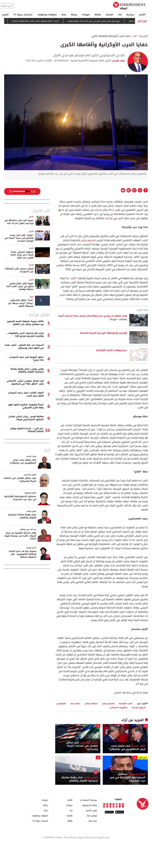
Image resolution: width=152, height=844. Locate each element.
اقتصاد (109, 14)
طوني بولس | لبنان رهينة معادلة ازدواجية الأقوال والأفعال (27, 370)
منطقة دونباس (91, 703)
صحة (63, 14)
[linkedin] (110, 805)
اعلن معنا (93, 821)
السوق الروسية (138, 707)
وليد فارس (118, 60)
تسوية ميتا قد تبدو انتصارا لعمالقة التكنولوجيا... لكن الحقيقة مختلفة (22, 554)
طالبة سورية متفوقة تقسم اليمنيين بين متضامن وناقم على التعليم (25, 322)
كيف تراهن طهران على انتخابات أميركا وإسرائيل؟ (82, 746)
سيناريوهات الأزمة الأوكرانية (111, 350)
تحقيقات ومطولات (47, 14)
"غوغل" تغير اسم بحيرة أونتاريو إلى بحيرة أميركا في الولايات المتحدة (19, 238)
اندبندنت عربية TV (22, 14)
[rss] (104, 805)
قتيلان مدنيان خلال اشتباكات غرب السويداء (19, 270)
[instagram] (117, 805)
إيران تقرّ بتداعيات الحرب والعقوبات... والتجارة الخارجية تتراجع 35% (25, 334)
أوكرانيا (109, 218)
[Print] (123, 190)
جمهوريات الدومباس (119, 707)
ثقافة (98, 14)
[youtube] (113, 805)
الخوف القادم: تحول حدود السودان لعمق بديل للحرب (26, 394)
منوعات (86, 14)
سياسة (130, 14)
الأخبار (142, 14)
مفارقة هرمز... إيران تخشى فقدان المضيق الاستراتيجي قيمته (26, 418)
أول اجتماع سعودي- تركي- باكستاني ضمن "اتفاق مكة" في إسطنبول (25, 382)
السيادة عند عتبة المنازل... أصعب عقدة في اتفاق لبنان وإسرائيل (24, 346)
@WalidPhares (61, 60)
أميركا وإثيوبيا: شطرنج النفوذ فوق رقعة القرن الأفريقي (26, 406)
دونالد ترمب (75, 703)
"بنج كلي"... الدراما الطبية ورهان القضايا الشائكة (27, 430)
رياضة (74, 14)
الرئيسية (143, 36)
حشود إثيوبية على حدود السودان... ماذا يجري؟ (26, 358)
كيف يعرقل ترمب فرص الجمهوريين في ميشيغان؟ (127, 747)
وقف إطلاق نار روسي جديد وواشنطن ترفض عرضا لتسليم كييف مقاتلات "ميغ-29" (92, 317)
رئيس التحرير (91, 810)
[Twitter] (120, 805)
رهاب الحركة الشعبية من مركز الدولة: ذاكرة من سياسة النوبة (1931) (20, 536)
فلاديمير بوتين (88, 240)
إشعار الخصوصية (89, 805)
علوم (32, 296)
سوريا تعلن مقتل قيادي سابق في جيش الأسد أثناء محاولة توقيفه (107, 21)
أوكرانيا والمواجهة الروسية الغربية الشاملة (103, 333)
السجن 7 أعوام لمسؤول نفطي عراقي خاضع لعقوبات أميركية (49, 21)
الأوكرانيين (61, 703)
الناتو (73, 278)
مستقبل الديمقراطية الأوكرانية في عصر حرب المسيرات (127, 777)
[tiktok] (107, 805)
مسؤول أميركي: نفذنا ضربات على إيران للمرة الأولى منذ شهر (22, 255)
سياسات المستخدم (88, 800)
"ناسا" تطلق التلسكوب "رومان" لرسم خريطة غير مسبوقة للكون (21, 303)
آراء (120, 14)
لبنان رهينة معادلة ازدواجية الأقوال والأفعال (80, 779)
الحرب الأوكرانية (125, 703)
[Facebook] (123, 805)
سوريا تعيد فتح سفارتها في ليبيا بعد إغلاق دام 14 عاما (19, 221)
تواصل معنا (92, 815)
